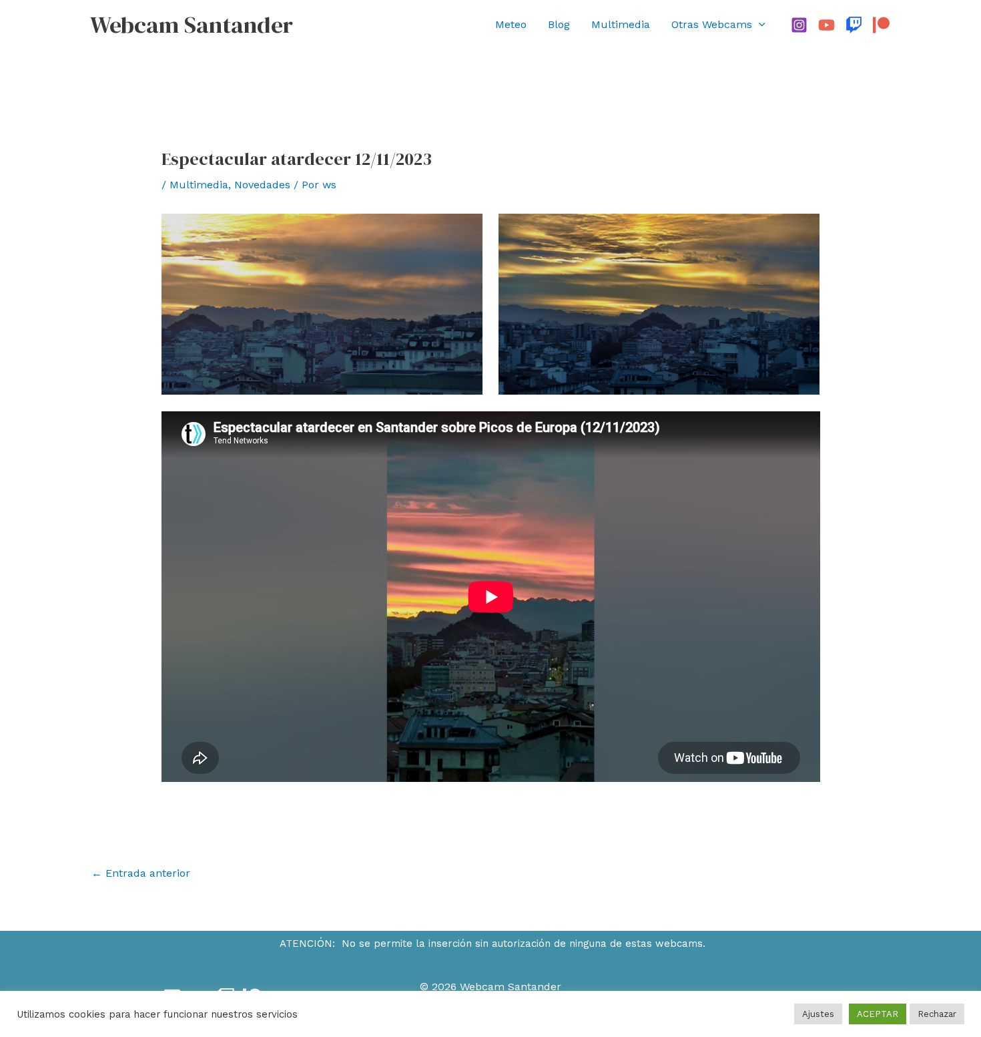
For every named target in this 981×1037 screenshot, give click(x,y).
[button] (758, 24)
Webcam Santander (191, 25)
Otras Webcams (711, 24)
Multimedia (620, 24)
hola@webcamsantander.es (820, 996)
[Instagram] (799, 25)
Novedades (262, 184)
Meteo (511, 24)
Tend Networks (522, 1006)
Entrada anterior (140, 873)
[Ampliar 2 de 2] (802, 231)
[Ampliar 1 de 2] (465, 231)
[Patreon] (881, 25)
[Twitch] (854, 25)
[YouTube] (826, 25)
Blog (559, 24)
